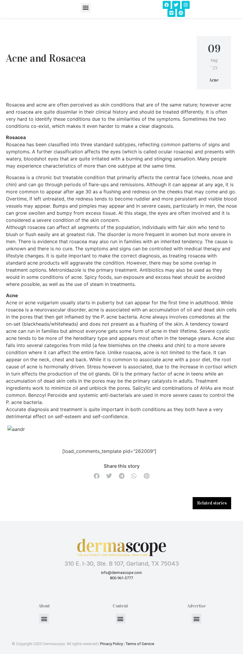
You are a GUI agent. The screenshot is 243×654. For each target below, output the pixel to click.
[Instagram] (186, 5)
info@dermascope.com (121, 572)
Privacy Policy (111, 644)
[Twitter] (176, 5)
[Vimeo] (171, 13)
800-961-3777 (121, 578)
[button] (86, 7)
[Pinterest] (181, 13)
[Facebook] (167, 5)
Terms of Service (140, 644)
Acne (214, 80)
